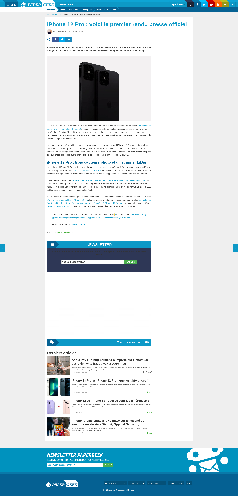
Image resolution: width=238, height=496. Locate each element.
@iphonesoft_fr (82, 218)
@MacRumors (58, 218)
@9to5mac (70, 218)
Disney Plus (87, 9)
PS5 (114, 9)
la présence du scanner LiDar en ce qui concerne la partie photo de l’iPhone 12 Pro (109, 180)
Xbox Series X (102, 9)
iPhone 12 (68, 232)
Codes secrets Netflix (69, 9)
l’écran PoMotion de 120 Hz (59, 206)
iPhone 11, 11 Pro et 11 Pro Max (87, 170)
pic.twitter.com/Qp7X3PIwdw (117, 218)
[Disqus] (99, 308)
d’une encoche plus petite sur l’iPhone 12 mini (67, 200)
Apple (59, 232)
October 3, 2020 (78, 224)
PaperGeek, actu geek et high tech (38, 3)
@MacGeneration (97, 218)
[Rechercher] (232, 4)
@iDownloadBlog (138, 214)
